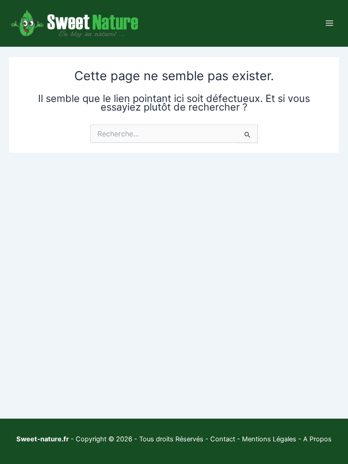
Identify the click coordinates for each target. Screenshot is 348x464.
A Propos (317, 439)
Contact (222, 439)
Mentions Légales (269, 439)
